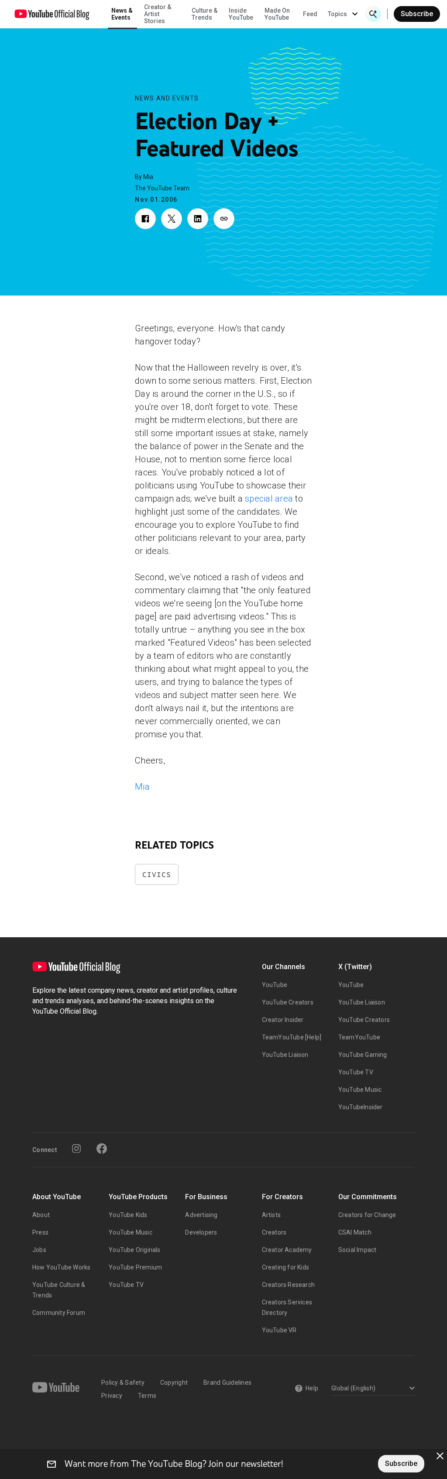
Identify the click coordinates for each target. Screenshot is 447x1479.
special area (269, 498)
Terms (147, 1395)
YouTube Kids (128, 1214)
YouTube (274, 984)
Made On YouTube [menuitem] (277, 14)
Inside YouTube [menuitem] (241, 14)
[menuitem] (310, 14)
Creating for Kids (285, 1267)
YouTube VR (279, 1330)
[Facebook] (101, 1148)
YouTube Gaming (362, 1054)
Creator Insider (283, 1019)
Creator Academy (287, 1249)
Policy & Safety (122, 1382)
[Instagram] (76, 1148)
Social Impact (357, 1249)
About (41, 1214)
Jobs (39, 1249)
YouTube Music (360, 1089)
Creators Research (288, 1284)
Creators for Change (367, 1214)
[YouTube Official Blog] (52, 14)
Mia (142, 786)
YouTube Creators (287, 1002)
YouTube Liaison (285, 1054)
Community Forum (58, 1312)
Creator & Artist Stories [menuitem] (157, 13)
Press (40, 1232)
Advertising (201, 1214)
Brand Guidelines (227, 1382)
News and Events (167, 98)
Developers (201, 1232)
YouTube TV (355, 1072)
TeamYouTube (359, 1037)
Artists (271, 1214)
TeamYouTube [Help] (292, 1037)
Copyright (174, 1382)
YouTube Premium (135, 1267)
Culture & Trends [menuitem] (204, 14)
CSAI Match (354, 1232)
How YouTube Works (61, 1267)
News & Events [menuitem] (122, 14)
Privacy (111, 1395)
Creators (274, 1232)
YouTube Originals (134, 1249)
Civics (156, 874)
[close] (440, 1456)
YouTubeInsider (360, 1107)
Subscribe (417, 14)
